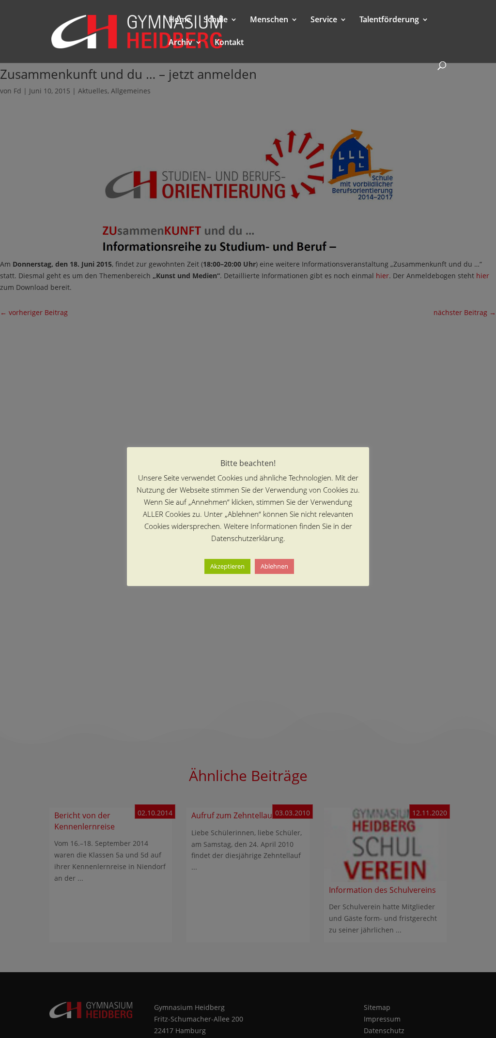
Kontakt (229, 43)
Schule (215, 20)
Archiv (180, 43)
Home (180, 20)
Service (323, 20)
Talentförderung (389, 20)
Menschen (269, 20)
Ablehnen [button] (274, 566)
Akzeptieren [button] (227, 566)
